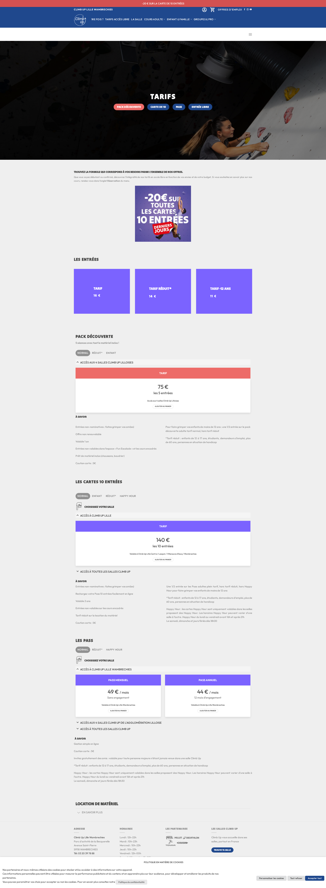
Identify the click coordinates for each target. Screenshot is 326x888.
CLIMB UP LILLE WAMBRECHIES (93, 9)
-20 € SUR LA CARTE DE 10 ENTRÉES (163, 3)
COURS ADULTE (153, 19)
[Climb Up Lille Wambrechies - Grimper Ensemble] (80, 20)
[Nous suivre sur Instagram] (248, 9)
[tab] (83, 353)
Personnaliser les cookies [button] (271, 878)
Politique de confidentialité (131, 882)
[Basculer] (79, 812)
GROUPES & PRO (204, 19)
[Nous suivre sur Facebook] (245, 9)
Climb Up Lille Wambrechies (89, 837)
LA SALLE (136, 19)
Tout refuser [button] (296, 878)
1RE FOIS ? (97, 19)
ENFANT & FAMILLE (178, 19)
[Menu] (250, 34)
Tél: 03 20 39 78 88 (84, 853)
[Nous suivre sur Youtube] (251, 9)
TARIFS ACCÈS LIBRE (117, 19)
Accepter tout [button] (315, 878)
